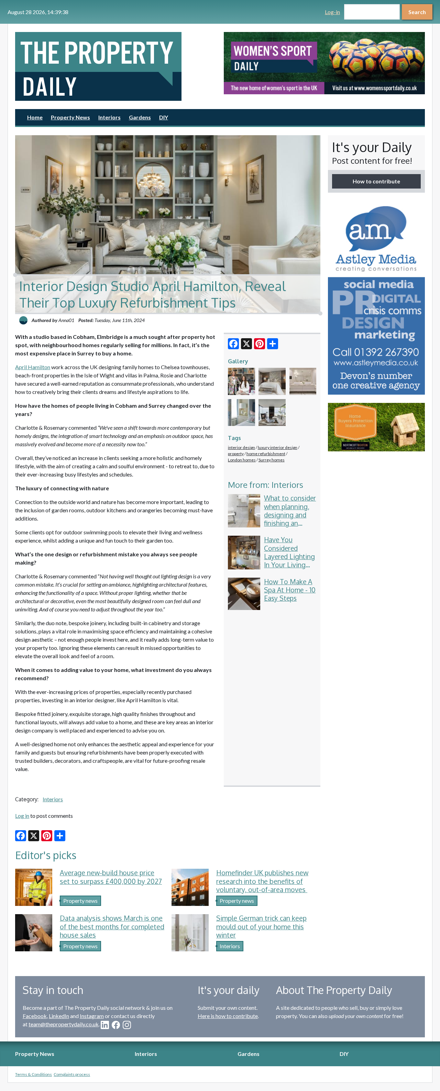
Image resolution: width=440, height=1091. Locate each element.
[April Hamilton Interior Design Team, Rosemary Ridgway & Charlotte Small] (241, 381)
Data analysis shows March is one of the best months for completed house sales (112, 926)
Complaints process (72, 1074)
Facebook (35, 1016)
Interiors (109, 117)
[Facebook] (233, 343)
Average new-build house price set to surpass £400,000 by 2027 (111, 877)
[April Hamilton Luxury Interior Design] (241, 412)
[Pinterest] (259, 343)
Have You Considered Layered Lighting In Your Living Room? (289, 556)
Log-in (332, 12)
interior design (241, 447)
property (236, 453)
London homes (242, 459)
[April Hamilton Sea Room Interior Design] (272, 412)
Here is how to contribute (228, 1016)
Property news (80, 900)
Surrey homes (271, 459)
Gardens (140, 117)
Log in (22, 815)
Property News (70, 117)
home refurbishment (265, 453)
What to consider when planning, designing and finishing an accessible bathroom (290, 519)
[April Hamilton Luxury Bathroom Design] (303, 381)
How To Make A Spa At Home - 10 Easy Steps (290, 590)
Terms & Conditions (33, 1074)
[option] (324, 63)
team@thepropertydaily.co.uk (64, 1024)
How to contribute (376, 181)
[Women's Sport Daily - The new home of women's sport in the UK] (324, 63)
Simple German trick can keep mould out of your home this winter (261, 926)
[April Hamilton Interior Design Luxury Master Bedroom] (272, 381)
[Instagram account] (127, 1025)
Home (35, 117)
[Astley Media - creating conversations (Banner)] (376, 298)
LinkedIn (59, 1016)
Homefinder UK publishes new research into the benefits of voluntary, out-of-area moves (262, 881)
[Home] (115, 66)
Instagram (92, 1016)
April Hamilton (32, 367)
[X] (246, 343)
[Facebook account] (116, 1025)
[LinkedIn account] (105, 1025)
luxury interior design (277, 447)
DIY (163, 117)
